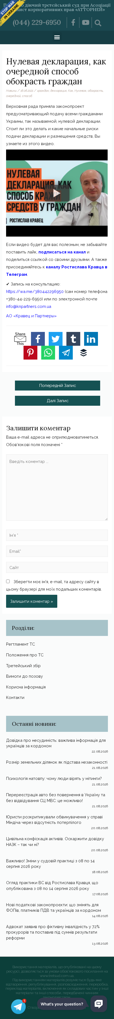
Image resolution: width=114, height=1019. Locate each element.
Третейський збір (23, 665)
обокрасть (95, 90)
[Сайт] (57, 568)
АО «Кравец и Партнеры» (31, 315)
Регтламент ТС (20, 644)
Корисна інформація (26, 687)
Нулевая (80, 90)
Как (70, 90)
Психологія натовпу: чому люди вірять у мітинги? (54, 778)
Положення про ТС (24, 655)
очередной (13, 96)
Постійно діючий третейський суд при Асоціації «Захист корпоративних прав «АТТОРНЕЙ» (57, 7)
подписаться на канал (62, 252)
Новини (11, 90)
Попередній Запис (57, 385)
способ (27, 96)
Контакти (15, 697)
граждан (43, 90)
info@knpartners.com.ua (28, 306)
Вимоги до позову (24, 676)
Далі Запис (58, 400)
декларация (58, 90)
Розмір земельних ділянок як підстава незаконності (56, 762)
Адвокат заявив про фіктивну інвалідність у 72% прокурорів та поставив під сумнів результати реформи (53, 932)
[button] (57, 36)
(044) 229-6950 (37, 22)
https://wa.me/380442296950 (35, 291)
